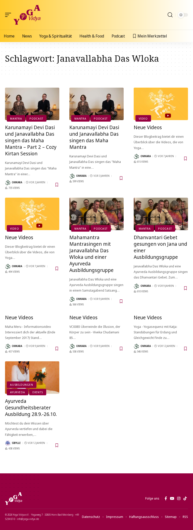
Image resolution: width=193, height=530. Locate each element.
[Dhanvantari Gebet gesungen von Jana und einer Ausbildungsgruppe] (161, 214)
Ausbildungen (21, 384)
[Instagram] (179, 498)
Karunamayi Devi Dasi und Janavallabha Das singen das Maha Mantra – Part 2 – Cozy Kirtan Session (31, 140)
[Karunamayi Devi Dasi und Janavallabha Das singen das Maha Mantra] (96, 104)
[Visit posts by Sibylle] (8, 443)
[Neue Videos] (161, 104)
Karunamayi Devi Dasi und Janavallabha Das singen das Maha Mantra (94, 137)
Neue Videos (148, 127)
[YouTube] (172, 498)
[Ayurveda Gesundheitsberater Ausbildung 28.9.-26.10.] (32, 377)
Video (143, 118)
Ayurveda (17, 392)
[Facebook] (165, 498)
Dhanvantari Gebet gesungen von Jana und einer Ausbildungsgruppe (160, 247)
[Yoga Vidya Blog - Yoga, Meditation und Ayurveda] (27, 15)
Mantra (16, 118)
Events (37, 392)
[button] (9, 15)
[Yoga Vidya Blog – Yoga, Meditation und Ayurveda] (13, 498)
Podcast (36, 118)
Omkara (17, 182)
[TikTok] (185, 498)
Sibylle (16, 443)
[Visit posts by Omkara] (8, 182)
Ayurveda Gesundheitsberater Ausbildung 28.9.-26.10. (31, 407)
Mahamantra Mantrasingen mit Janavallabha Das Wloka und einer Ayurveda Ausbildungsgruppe (91, 253)
